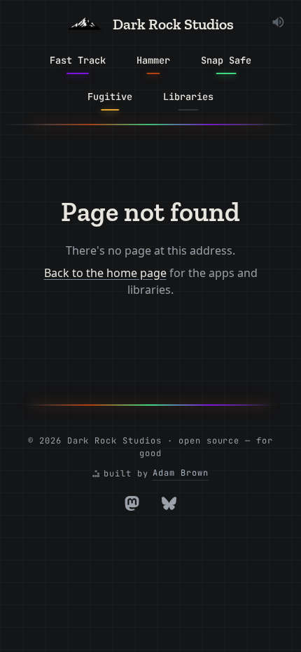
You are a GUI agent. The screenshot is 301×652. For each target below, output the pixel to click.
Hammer (153, 60)
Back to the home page (105, 273)
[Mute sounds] (278, 22)
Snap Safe (226, 60)
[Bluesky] (169, 503)
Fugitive (110, 96)
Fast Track (78, 60)
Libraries (188, 96)
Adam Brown (181, 473)
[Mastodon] (132, 503)
